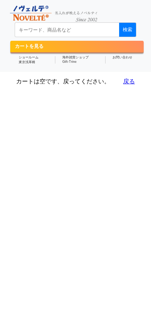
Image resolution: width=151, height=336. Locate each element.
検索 (127, 29)
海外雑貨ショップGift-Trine (75, 59)
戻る (129, 81)
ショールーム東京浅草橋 (28, 59)
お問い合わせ (122, 57)
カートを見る (29, 46)
